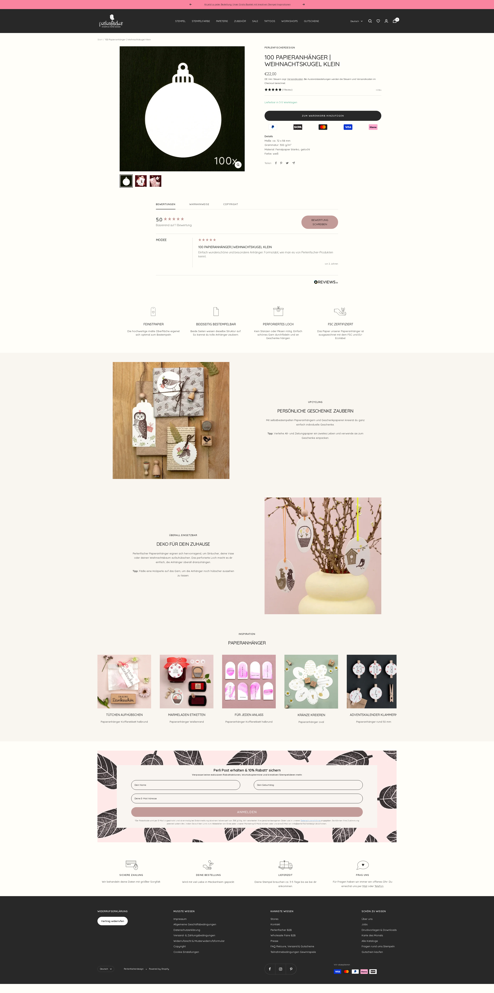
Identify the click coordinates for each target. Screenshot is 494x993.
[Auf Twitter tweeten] (287, 163)
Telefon (379, 886)
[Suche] (370, 21)
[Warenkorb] (395, 21)
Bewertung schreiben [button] (319, 222)
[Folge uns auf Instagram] (280, 969)
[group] (176, 219)
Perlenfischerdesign (280, 47)
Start (99, 39)
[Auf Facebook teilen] (276, 163)
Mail (364, 886)
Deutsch (354, 21)
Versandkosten (295, 79)
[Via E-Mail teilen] (293, 163)
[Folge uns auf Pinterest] (291, 969)
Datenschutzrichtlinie (311, 820)
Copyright (230, 204)
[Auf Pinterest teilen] (281, 163)
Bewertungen (165, 204)
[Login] (386, 21)
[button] (279, 89)
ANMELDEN (247, 812)
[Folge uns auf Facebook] (270, 969)
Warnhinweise (199, 204)
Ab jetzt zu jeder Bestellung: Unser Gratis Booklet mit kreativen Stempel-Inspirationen (247, 4)
